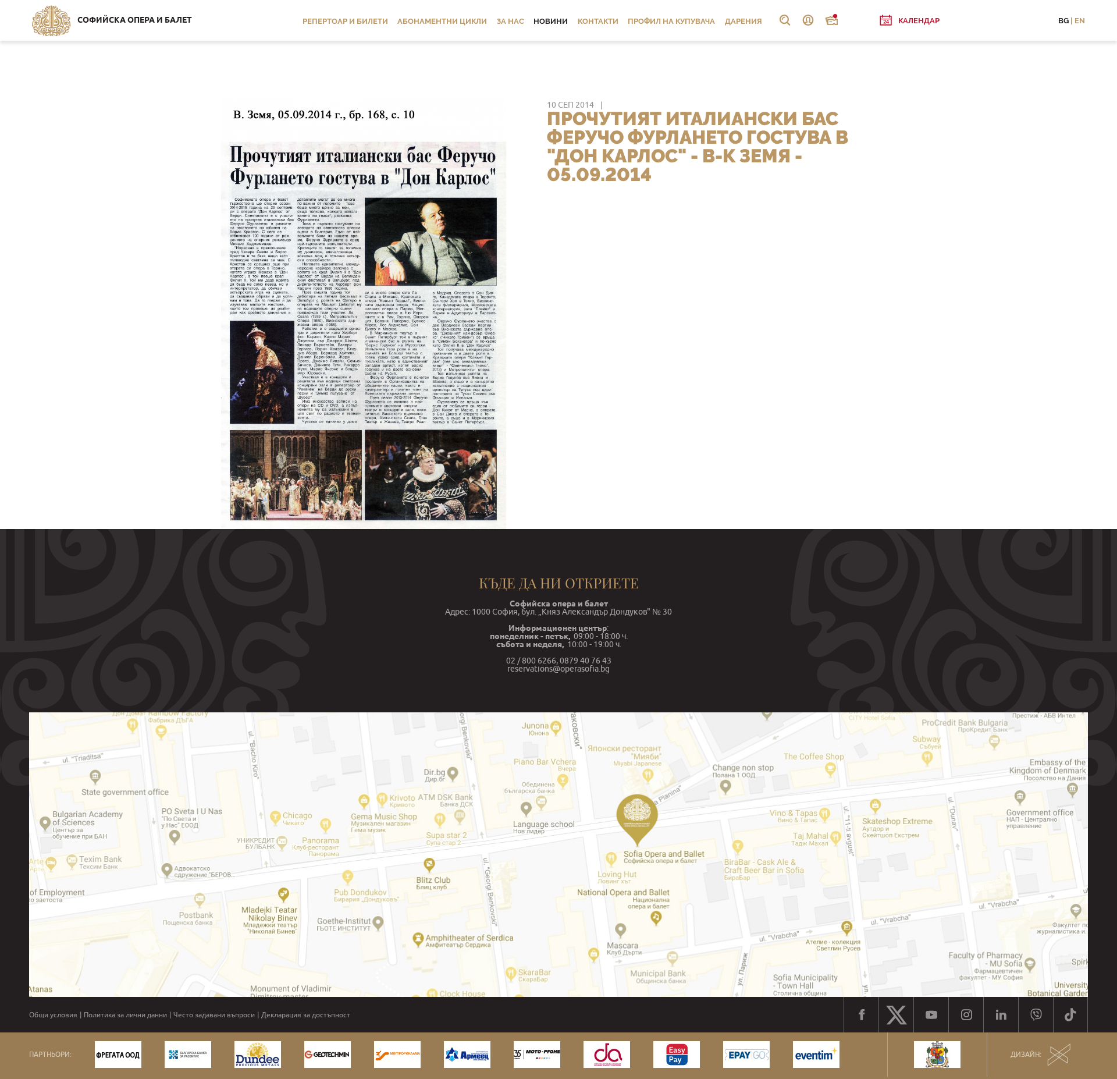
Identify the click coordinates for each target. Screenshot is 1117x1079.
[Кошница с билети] (831, 20)
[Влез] (808, 20)
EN (1080, 20)
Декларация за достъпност (305, 1014)
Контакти (598, 21)
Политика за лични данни (125, 1014)
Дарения (743, 21)
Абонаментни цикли (442, 21)
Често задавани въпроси (214, 1014)
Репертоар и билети (345, 21)
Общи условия (53, 1014)
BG (1063, 20)
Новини (550, 21)
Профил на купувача (671, 21)
